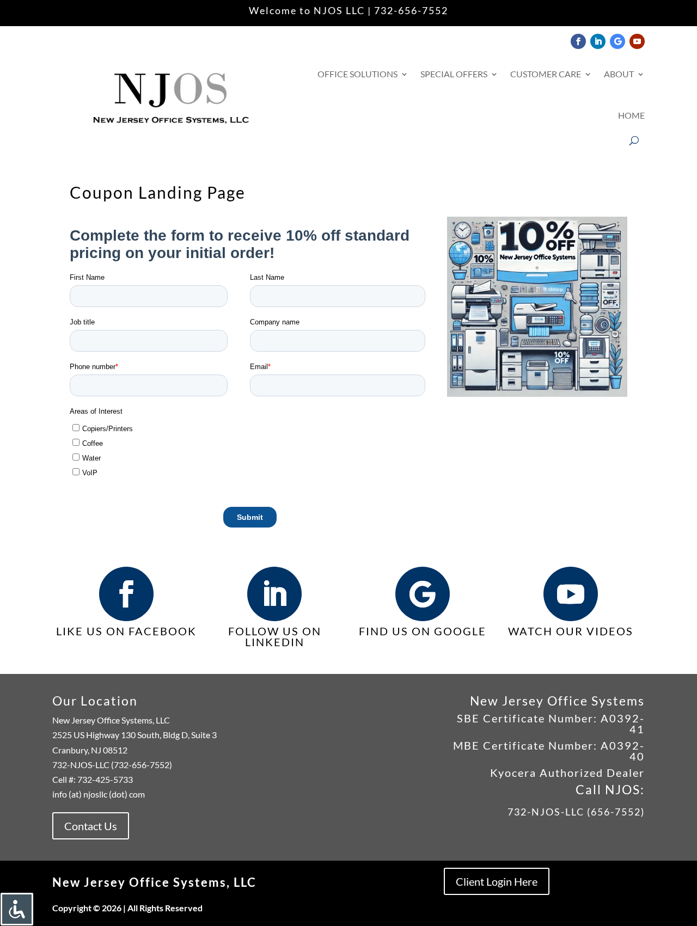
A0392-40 (623, 751)
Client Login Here (496, 881)
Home (631, 115)
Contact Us (90, 825)
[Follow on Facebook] (578, 41)
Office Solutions (357, 74)
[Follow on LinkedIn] (598, 41)
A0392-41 (621, 723)
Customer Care (545, 74)
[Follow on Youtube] (637, 41)
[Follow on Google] (617, 41)
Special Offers (453, 74)
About (619, 74)
